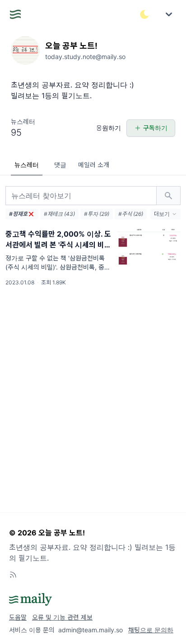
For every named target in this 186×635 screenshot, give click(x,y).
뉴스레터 (26, 165)
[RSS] (13, 575)
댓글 (60, 165)
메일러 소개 (93, 165)
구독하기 (155, 128)
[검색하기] (168, 195)
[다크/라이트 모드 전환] (144, 14)
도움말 (18, 617)
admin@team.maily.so (90, 630)
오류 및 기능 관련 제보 (62, 617)
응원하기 (108, 128)
